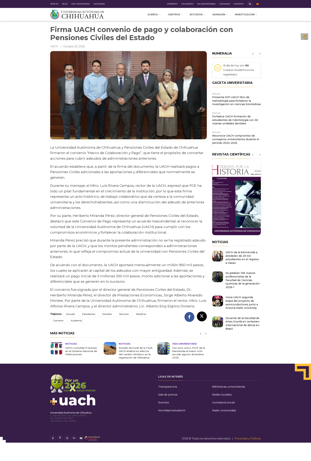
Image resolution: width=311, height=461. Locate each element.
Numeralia (222, 53)
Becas (65, 4)
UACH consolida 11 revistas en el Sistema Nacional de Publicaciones (81, 351)
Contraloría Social (223, 402)
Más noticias (62, 333)
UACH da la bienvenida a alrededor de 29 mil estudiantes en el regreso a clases (242, 258)
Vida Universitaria (80, 4)
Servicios (124, 314)
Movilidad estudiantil (171, 410)
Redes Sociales (222, 394)
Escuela (70, 314)
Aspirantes (172, 4)
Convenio (58, 320)
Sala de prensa (167, 394)
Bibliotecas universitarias (228, 386)
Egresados (224, 4)
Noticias (54, 4)
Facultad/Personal (206, 4)
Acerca (153, 14)
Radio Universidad (224, 410)
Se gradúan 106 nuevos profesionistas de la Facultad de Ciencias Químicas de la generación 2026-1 (243, 280)
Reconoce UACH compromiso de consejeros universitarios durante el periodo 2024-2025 (235, 139)
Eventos (163, 402)
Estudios (196, 14)
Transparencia (167, 386)
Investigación (245, 14)
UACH (54, 46)
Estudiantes (187, 4)
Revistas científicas (231, 154)
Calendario (99, 4)
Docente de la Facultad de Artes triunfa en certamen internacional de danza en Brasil (242, 323)
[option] (75, 349)
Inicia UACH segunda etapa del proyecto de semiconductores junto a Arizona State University (242, 302)
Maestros (141, 314)
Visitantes (239, 4)
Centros (174, 14)
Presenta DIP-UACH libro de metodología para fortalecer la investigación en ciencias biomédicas (236, 101)
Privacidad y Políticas (248, 438)
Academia (76, 320)
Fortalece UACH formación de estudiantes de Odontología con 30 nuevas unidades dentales (235, 120)
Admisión (218, 14)
